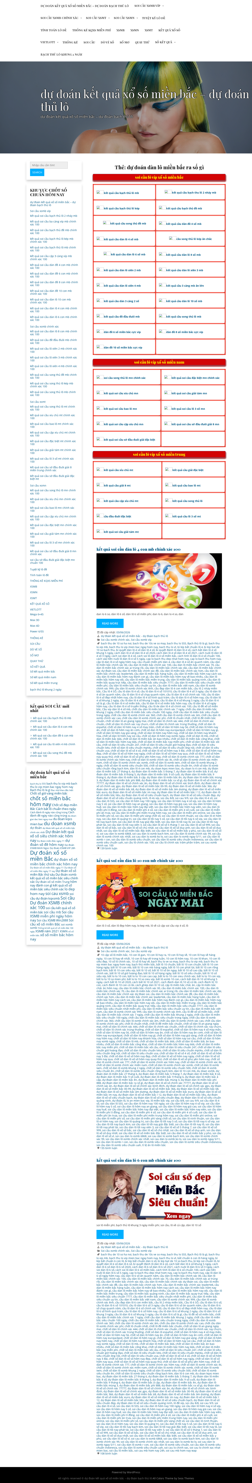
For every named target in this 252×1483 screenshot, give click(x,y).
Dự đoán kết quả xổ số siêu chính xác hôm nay (52, 836)
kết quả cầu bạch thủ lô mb (121, 193)
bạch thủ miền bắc (143, 964)
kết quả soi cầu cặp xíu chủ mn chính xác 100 (53, 518)
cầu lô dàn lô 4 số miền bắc (123, 703)
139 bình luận (108, 848)
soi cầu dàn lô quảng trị (117, 819)
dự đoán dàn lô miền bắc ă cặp (126, 777)
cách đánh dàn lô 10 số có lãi (179, 982)
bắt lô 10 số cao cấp (190, 970)
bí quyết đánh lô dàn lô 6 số (150, 1264)
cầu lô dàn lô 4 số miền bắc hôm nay (164, 703)
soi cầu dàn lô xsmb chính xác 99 (190, 833)
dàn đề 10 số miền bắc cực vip (123, 347)
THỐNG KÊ (70, 42)
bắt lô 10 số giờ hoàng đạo (126, 973)
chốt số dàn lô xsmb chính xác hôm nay (155, 1062)
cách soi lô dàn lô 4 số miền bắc (156, 656)
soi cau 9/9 (181, 798)
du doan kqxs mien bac (165, 768)
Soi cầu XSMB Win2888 (52, 920)
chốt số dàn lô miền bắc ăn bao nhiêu (146, 739)
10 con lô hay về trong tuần (148, 958)
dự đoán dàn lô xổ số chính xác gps (188, 1086)
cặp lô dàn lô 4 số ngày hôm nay (116, 662)
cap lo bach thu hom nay (205, 659)
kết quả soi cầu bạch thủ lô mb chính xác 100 (53, 249)
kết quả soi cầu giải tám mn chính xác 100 (53, 535)
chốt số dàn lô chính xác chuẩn (158, 1026)
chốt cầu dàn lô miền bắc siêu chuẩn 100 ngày (143, 712)
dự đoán (36, 828)
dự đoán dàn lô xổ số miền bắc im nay (132, 792)
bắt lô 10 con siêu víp (122, 970)
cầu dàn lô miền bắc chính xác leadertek (140, 997)
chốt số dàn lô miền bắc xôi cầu (138, 1047)
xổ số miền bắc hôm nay (51, 936)
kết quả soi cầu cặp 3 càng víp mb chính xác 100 (51, 257)
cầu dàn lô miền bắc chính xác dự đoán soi (122, 994)
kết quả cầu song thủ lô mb (183, 316)
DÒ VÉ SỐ (107, 42)
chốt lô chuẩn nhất (178, 718)
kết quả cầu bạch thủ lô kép (121, 208)
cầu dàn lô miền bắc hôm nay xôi (134, 1003)
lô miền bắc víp (160, 1100)
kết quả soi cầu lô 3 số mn (188, 408)
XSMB (120, 30)
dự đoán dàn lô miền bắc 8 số (194, 771)
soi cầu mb (52, 912)
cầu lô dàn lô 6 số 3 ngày (144, 1305)
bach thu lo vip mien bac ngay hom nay (133, 647)
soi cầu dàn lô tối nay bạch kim (124, 1427)
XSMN (134, 30)
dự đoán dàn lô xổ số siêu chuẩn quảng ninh (144, 1403)
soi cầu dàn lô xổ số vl (116, 1438)
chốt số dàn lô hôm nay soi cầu (121, 736)
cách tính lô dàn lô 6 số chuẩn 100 (177, 1270)
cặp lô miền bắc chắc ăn (180, 985)
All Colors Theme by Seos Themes (173, 1478)
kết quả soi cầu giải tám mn (189, 393)
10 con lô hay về (177, 955)
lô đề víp (179, 1403)
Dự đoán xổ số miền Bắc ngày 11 (47, 867)
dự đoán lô (118, 1100)
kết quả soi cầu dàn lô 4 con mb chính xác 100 (138, 549)
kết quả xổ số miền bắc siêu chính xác (51, 887)
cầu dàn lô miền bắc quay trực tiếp (133, 1006)
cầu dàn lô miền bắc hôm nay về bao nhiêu (176, 676)
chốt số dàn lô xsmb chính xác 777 (183, 756)
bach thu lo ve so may (164, 961)
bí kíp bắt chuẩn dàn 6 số (140, 1261)
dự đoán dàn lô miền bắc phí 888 (119, 780)
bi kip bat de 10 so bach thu (175, 1261)
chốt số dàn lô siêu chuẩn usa (139, 1053)
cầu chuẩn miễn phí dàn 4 (153, 662)
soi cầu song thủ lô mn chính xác (125, 378)
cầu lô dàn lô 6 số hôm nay (140, 1311)
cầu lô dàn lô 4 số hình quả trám (149, 697)
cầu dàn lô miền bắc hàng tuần (153, 673)
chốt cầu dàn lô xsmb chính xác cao (181, 1020)
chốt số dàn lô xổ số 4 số (126, 750)
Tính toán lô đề (54, 30)
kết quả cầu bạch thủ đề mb (184, 208)
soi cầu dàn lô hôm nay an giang (128, 804)
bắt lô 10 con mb (121, 967)
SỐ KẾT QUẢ (163, 42)
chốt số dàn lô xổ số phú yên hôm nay (137, 756)
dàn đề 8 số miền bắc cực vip (184, 332)
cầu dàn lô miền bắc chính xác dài (166, 668)
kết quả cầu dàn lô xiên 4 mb (122, 285)
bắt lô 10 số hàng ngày (157, 973)
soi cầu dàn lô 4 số (201, 798)
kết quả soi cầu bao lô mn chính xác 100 (52, 509)
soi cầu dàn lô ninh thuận (178, 815)
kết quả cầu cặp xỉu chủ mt (121, 501)
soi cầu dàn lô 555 (112, 1103)
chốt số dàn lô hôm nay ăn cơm (120, 730)
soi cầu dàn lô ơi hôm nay (112, 1424)
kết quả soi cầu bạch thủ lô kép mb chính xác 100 (51, 240)
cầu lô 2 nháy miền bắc (168, 1302)
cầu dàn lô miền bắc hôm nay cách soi (197, 673)
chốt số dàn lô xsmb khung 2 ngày (124, 1068)
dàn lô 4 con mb (140, 768)
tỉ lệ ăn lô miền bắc (154, 1145)
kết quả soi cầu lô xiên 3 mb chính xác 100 (53, 359)
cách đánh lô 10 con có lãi (118, 985)
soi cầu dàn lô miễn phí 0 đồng (115, 1415)
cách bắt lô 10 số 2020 (117, 982)
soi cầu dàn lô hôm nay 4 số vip (177, 801)
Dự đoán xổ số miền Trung (53, 882)
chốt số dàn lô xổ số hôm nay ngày (124, 753)
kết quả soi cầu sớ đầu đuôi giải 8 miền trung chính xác (51, 469)
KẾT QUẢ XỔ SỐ (169, 30)
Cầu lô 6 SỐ (191, 1302)
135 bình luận (108, 1148)
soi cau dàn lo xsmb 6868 (115, 833)
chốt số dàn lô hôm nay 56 (172, 727)
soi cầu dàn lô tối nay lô (176, 822)
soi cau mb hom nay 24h (149, 1450)
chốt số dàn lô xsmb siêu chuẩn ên (170, 765)
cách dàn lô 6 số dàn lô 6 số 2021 (152, 1267)
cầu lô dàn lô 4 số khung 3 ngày (139, 700)
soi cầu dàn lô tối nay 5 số (149, 819)
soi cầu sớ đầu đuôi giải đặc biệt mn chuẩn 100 (52, 561)
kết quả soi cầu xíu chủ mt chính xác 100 (52, 416)
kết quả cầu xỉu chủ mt (118, 470)
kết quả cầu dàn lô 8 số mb (183, 254)
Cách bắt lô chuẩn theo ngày (56, 809)
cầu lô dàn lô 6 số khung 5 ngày (133, 1314)
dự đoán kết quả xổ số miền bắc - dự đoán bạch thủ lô (134, 636)
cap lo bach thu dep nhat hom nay (167, 659)
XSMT (149, 30)
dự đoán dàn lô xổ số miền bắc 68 (197, 1089)
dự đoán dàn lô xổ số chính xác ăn (126, 783)
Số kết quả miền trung (44, 683)
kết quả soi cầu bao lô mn (120, 408)
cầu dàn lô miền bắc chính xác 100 (149, 665)
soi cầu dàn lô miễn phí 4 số (135, 810)
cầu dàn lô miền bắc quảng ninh (186, 679)
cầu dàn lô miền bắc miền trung (145, 679)
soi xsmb (67, 924)
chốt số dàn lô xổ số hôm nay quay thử (138, 1059)
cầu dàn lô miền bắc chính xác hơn (181, 671)
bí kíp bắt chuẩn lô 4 (190, 647)
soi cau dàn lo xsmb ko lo (147, 836)
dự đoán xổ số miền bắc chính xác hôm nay (53, 861)
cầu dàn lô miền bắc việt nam (175, 685)
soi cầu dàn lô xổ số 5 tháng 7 (161, 825)
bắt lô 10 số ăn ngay (164, 970)
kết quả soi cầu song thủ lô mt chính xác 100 (52, 408)
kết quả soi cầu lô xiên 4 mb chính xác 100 (53, 367)
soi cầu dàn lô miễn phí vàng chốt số (137, 815)
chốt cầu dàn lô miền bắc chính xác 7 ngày (158, 709)
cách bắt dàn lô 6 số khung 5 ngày (190, 1264)
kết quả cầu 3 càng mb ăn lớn (185, 285)
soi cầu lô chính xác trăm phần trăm (177, 842)
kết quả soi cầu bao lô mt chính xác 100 (52, 425)
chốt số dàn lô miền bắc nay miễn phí (161, 742)
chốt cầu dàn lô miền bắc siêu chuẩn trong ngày (158, 1017)
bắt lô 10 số (144, 970)
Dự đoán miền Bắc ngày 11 (51, 841)
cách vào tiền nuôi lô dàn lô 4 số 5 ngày (120, 659)
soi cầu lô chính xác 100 (139, 842)
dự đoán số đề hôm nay (50, 842)
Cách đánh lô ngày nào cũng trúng (49, 812)
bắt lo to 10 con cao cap (142, 976)
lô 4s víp (154, 798)
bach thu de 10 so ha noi (116, 643)
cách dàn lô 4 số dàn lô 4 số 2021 (176, 653)
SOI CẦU (89, 42)
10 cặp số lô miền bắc (114, 955)
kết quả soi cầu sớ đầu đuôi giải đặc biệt (129, 439)
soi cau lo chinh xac (176, 1447)
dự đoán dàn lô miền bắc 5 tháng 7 (153, 771)
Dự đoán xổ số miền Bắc (48, 856)
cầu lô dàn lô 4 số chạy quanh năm (143, 694)
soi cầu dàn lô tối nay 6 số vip (184, 819)
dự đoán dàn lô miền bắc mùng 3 (158, 1080)
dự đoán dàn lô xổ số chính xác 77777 (167, 1083)
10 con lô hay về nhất (117, 958)
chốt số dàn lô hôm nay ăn (146, 1032)
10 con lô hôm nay (177, 958)
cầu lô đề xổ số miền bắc (197, 1011)
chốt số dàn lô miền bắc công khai (192, 739)
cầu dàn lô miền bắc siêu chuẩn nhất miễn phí (162, 1296)
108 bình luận (108, 1453)
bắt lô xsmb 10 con (167, 979)
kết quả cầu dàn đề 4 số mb (183, 224)
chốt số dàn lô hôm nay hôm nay (158, 733)
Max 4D (34, 625)
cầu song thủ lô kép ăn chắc (194, 239)
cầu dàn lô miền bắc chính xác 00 (139, 988)
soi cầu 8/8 (167, 798)
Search (37, 172)
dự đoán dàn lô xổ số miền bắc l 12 (178, 792)
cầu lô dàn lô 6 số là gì (168, 1314)
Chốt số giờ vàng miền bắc (48, 793)
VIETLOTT (48, 42)
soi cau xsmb (57, 893)
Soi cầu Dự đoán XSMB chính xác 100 (52, 902)
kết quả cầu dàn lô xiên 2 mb (122, 270)
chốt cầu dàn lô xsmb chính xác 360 (133, 715)
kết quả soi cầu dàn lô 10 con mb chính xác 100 (139, 860)
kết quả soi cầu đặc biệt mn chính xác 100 (53, 526)
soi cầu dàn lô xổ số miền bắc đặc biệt (127, 830)
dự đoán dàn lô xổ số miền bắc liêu (184, 1094)
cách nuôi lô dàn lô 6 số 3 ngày (193, 1267)
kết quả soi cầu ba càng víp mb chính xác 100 (53, 223)
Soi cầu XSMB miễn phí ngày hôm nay (51, 916)
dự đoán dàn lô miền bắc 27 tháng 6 (124, 1376)
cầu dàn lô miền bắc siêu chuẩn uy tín (132, 685)
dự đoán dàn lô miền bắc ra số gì (161, 780)
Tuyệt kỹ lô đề (153, 18)
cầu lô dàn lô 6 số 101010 (112, 1305)
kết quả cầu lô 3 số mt (186, 516)
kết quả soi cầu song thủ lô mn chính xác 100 (53, 492)
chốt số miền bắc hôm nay (50, 801)
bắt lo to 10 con (116, 976)
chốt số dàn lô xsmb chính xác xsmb (125, 762)
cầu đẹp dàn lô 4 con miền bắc (173, 688)
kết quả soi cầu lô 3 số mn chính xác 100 (52, 544)
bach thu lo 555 (176, 643)
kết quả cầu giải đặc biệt (187, 470)
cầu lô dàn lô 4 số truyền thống (127, 706)
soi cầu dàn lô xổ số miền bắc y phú (174, 830)
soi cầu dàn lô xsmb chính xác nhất (127, 1139)
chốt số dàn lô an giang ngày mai (126, 721)
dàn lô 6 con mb (184, 1373)
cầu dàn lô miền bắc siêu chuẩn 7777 (150, 682)
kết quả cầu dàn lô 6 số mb (128, 254)
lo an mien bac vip (138, 1100)
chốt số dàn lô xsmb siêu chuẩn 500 (126, 765)
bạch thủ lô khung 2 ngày (61, 54)
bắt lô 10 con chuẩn (189, 964)
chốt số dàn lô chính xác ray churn (127, 724)
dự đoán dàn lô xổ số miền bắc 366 (190, 786)
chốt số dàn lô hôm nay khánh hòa (135, 1038)
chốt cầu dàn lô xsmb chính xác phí (144, 718)
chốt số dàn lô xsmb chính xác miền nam (121, 1065)
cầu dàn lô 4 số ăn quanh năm (190, 662)
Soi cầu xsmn (124, 18)
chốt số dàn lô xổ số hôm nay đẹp (129, 1056)
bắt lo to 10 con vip (208, 976)
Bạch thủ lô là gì (197, 643)
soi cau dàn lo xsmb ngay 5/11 (182, 836)
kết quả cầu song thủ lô (187, 501)
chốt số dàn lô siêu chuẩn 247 (120, 744)
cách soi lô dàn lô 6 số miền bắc (135, 1270)
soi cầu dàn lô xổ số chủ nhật (136, 827)
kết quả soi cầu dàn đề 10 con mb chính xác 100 (51, 292)
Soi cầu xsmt (96, 18)
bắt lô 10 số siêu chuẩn (187, 973)
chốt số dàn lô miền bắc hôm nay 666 (171, 1044)
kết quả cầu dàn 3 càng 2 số (121, 301)
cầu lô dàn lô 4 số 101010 (156, 691)
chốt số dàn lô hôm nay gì (202, 730)
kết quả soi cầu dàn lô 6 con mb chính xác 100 (138, 1160)
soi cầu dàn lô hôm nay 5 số (113, 1409)
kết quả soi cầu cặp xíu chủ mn (123, 424)
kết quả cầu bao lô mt (186, 485)
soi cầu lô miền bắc (121, 1450)
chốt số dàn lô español (159, 1029)
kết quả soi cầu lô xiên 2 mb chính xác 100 (53, 350)
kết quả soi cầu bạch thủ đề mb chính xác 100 (53, 231)
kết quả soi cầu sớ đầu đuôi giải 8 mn (195, 424)
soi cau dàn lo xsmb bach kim (150, 833)
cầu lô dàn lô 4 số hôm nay (187, 697)
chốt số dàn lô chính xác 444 (165, 721)
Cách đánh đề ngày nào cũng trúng (52, 813)
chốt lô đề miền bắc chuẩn (165, 1023)
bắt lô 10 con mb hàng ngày (150, 967)
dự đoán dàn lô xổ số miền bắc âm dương (161, 789)
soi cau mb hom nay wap (181, 1450)
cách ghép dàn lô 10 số (149, 985)
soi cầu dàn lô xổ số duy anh (172, 827)
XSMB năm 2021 (47, 931)
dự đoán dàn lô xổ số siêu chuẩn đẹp (193, 795)
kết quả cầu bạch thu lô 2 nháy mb (194, 192)
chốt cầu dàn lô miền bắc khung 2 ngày (168, 1014)
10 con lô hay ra (156, 955)
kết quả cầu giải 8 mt (117, 485)
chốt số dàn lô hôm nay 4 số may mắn (131, 727)
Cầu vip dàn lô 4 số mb (116, 709)
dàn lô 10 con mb (185, 1071)
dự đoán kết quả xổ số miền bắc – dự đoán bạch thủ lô (85, 6)
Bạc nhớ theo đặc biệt (62, 790)
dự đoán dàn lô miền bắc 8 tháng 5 (129, 1379)
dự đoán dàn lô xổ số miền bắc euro (171, 1091)
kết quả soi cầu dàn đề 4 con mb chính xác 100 (54, 266)
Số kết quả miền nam (43, 677)
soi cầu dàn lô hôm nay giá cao (168, 804)
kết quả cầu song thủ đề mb (128, 223)
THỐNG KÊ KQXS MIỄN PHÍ (91, 30)
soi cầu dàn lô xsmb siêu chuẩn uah (118, 1145)
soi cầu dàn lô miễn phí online (186, 813)
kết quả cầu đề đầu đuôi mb (122, 316)
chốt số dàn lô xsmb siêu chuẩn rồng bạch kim (144, 1071)
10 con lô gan (137, 955)
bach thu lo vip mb (191, 961)
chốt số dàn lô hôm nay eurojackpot (163, 730)
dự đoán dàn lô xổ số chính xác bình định (174, 783)
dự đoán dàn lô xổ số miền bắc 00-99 (144, 786)
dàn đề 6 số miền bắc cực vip (122, 332)
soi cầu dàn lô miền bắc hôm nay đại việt (128, 807)
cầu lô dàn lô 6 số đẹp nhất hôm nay (185, 1308)
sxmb (33, 928)
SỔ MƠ (124, 42)
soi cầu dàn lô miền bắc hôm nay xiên (177, 807)
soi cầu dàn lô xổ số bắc (117, 1130)
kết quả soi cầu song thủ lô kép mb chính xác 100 (51, 385)
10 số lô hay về (141, 961)
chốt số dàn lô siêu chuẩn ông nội (173, 747)
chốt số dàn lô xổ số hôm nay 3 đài (163, 750)
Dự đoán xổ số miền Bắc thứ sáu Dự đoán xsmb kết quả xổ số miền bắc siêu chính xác (54, 876)
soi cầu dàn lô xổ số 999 (195, 825)
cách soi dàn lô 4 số (124, 656)
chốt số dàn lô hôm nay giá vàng (116, 733)
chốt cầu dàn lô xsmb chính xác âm (178, 715)
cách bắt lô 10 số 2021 (146, 982)
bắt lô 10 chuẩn (165, 964)
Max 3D (34, 620)
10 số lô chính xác (119, 961)
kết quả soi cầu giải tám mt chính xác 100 (53, 451)
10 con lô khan (199, 958)
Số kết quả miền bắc (42, 671)
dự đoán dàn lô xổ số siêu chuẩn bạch (145, 795)
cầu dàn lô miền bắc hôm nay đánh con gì (122, 676)
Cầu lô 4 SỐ (109, 691)
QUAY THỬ (142, 42)
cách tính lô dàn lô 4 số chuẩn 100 (199, 656)
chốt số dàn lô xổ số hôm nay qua (167, 753)
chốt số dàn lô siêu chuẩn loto (142, 1050)
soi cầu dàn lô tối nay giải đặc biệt (139, 822)
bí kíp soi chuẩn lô (205, 1261)
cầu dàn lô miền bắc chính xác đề (138, 671)
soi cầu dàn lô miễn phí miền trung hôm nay (139, 813)
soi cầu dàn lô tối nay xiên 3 (124, 825)
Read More (110, 623)
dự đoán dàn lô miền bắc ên (164, 777)
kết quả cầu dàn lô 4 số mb (121, 239)
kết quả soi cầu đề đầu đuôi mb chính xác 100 (53, 341)
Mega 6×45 (37, 614)
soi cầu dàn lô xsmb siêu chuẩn (130, 839)
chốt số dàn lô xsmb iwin (164, 762)
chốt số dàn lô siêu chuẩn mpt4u (131, 747)
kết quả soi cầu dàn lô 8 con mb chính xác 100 (53, 333)
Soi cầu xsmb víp (147, 6)
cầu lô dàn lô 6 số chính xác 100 (141, 1308)
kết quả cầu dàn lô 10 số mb (184, 301)
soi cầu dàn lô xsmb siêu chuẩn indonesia (177, 839)
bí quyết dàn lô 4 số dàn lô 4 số (135, 650)
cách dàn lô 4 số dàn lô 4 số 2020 (134, 653)
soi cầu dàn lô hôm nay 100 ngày (136, 801)
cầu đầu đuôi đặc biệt (117, 516)
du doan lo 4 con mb (194, 768)
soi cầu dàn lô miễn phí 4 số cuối (174, 810)
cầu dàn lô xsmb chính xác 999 (122, 1011)
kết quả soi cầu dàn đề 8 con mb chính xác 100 (54, 283)
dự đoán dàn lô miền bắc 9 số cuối (158, 774)
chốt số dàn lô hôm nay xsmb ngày (163, 736)
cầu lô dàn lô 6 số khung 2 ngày (178, 1311)
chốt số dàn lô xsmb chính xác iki (151, 759)
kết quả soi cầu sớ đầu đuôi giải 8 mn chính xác (53, 552)
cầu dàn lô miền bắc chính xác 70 (193, 665)
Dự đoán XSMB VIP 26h (62, 848)
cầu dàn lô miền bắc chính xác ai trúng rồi (151, 991)
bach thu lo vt (167, 647)
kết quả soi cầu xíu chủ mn (121, 393)
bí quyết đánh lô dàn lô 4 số (173, 650)
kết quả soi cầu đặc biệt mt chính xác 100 (53, 442)
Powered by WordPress (126, 1472)
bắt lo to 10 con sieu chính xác (177, 976)
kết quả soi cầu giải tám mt (121, 532)
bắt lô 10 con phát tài (181, 967)
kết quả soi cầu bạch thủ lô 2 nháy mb (53, 215)
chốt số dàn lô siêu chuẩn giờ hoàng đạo (165, 744)
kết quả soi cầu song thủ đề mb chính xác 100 (53, 376)
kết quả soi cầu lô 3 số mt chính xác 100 (52, 460)
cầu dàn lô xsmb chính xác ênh (134, 688)
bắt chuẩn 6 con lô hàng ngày (195, 1258)
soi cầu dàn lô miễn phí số (122, 1421)
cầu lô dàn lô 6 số (210, 1302)
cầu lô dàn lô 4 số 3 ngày (188, 691)
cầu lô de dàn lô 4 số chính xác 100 (169, 706)
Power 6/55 (37, 631)
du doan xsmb (206, 1071)
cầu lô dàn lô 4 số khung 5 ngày (179, 700)
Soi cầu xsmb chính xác (59, 18)
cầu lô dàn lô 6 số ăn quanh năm (181, 1305)
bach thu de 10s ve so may (149, 643)
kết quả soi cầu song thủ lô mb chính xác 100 (53, 393)
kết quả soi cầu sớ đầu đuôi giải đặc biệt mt (52, 477)
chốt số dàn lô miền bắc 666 (157, 1041)
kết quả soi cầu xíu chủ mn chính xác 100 (53, 500)
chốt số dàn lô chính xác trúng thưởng (173, 724)
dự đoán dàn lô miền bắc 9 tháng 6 (162, 1077)
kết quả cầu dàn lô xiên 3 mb (184, 270)
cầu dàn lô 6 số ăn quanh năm (139, 1275)
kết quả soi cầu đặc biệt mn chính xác (196, 378)
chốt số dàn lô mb (197, 736)
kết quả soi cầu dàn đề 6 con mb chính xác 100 (54, 275)
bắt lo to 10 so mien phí (111, 979)
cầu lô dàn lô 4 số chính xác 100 (186, 694)
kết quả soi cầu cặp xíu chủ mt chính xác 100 (52, 434)
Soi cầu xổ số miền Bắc (52, 922)
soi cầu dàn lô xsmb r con (112, 1142)
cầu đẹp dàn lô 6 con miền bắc (134, 1302)
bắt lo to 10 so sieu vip (141, 979)
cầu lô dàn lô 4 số (128, 691)
